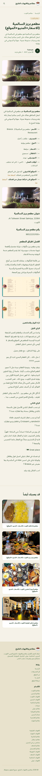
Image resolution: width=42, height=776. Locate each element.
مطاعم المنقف (35, 745)
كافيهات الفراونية (35, 730)
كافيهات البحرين (35, 699)
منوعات (37, 705)
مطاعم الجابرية (35, 736)
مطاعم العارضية (35, 718)
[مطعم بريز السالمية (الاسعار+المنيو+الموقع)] (21, 96)
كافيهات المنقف (35, 754)
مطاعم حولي (36, 708)
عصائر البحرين (35, 714)
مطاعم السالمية (35, 702)
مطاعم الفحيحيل (35, 748)
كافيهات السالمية (34, 757)
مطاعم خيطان (36, 739)
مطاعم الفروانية (35, 711)
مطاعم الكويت (28, 13)
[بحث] (4, 3)
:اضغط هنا (12, 175)
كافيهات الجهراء (35, 733)
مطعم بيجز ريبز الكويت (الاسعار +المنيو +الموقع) (22, 557)
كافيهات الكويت (35, 696)
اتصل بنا (37, 678)
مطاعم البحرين (35, 693)
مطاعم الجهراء (35, 721)
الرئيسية (37, 13)
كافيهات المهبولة (35, 751)
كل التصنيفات (35, 672)
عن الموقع (37, 675)
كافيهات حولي (35, 760)
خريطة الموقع (36, 681)
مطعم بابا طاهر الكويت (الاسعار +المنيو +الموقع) (22, 526)
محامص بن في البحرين (33, 742)
